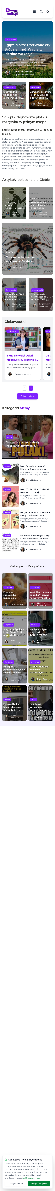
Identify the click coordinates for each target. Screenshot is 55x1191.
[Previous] (24, 388)
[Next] (31, 388)
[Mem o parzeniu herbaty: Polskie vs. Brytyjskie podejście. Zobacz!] (27, 437)
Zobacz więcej (27, 396)
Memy (7, 198)
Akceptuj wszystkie (39, 1183)
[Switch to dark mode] (47, 11)
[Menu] (34, 11)
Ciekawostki (11, 39)
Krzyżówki (35, 87)
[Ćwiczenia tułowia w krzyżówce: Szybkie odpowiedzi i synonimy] (27, 249)
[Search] (41, 11)
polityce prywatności (31, 1178)
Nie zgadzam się (16, 1183)
